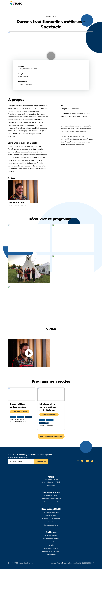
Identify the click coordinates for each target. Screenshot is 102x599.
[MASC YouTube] (87, 461)
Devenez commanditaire (51, 539)
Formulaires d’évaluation (51, 512)
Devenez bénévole (51, 535)
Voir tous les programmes (51, 436)
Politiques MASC (51, 515)
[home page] (15, 3)
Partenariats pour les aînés (51, 502)
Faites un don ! (51, 542)
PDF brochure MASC (51, 495)
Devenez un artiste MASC (51, 551)
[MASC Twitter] (82, 461)
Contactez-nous (51, 555)
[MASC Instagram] (92, 461)
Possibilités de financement (51, 519)
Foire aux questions (51, 525)
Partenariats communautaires (51, 499)
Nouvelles (51, 522)
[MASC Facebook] (78, 461)
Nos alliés (51, 545)
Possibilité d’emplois (51, 548)
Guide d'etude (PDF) (19, 411)
